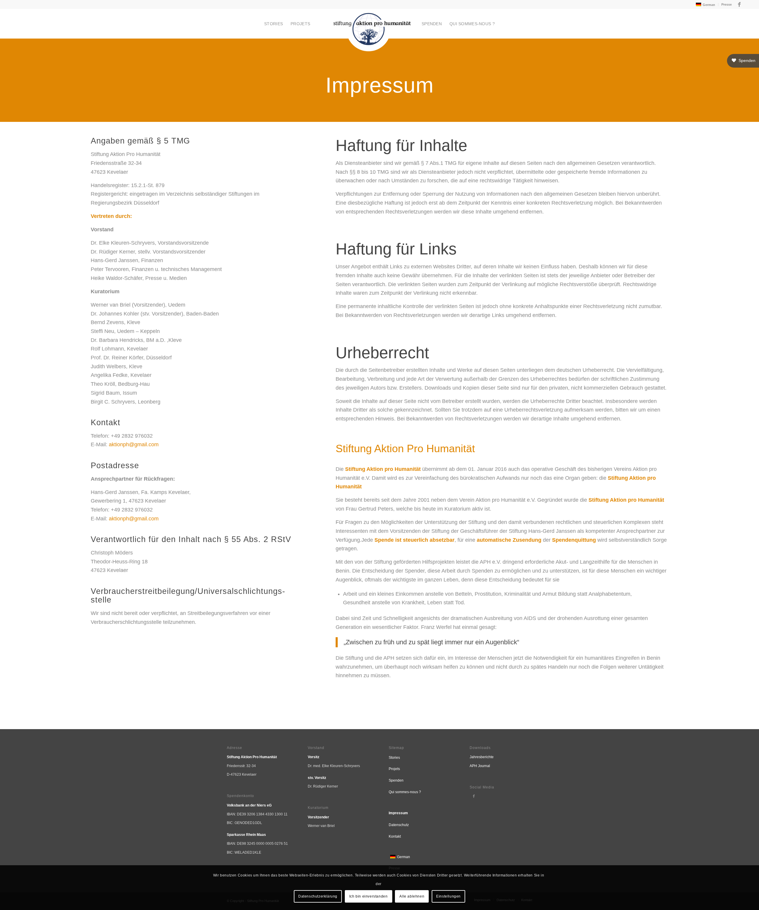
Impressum (398, 813)
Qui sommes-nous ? (405, 792)
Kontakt (395, 836)
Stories (394, 758)
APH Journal (480, 766)
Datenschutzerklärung (317, 896)
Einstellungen (448, 896)
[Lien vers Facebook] (739, 4)
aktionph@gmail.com (134, 444)
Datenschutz (399, 825)
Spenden (396, 780)
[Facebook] (474, 796)
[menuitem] (704, 4)
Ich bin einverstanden (368, 896)
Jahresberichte (482, 757)
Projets (394, 769)
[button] (743, 61)
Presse (726, 4)
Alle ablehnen (411, 896)
